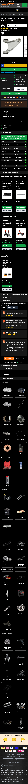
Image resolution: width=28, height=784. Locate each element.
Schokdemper (20, 679)
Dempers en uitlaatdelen (7, 711)
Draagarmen (21, 647)
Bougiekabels (21, 583)
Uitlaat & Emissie (14, 759)
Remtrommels (20, 424)
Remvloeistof (21, 453)
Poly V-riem (7, 549)
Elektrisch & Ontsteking (8, 758)
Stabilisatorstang (7, 679)
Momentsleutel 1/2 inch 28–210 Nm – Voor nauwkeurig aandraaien (7, 184)
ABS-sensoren (7, 629)
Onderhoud (9, 756)
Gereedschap (7, 471)
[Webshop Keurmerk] (21, 751)
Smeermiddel (21, 471)
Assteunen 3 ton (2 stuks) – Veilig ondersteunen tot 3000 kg (6, 223)
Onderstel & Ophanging (20, 758)
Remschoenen (7, 424)
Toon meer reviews (9, 358)
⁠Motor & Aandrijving (17, 756)
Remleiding (7, 453)
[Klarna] (7, 748)
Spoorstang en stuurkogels (20, 663)
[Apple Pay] (6, 751)
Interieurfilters (7, 532)
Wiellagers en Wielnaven (7, 647)
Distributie (20, 549)
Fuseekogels (7, 664)
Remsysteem (7, 754)
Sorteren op (4, 307)
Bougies (7, 599)
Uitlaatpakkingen (21, 712)
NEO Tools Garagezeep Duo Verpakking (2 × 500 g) (6, 263)
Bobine (7, 614)
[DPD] (14, 751)
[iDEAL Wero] (3, 748)
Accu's (20, 599)
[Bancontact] (25, 748)
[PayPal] (11, 748)
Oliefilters (7, 517)
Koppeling (7, 564)
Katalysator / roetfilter (21, 727)
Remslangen (21, 410)
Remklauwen (7, 410)
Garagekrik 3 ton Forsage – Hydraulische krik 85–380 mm (20, 223)
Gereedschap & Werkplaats (17, 754)
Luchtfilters (20, 517)
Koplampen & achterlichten (7, 583)
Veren (7, 693)
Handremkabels (20, 439)
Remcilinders (7, 439)
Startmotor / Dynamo (21, 614)
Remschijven (7, 395)
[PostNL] (10, 751)
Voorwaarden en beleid (14, 762)
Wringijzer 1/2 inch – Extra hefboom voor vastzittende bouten (20, 184)
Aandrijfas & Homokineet (21, 564)
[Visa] (16, 748)
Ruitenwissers (20, 503)
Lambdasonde (7, 728)
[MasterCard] (20, 748)
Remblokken (21, 395)
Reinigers (7, 485)
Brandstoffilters (7, 503)
